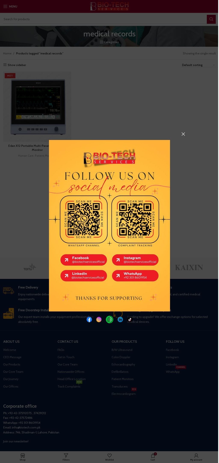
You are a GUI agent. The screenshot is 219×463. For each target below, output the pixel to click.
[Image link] (89, 319)
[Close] (183, 134)
